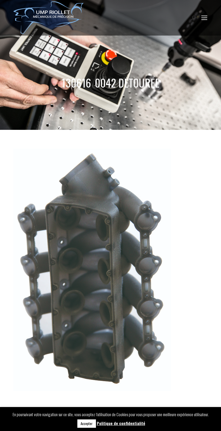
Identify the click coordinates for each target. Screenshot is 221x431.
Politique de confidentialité (121, 423)
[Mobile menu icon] (204, 18)
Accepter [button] (87, 423)
